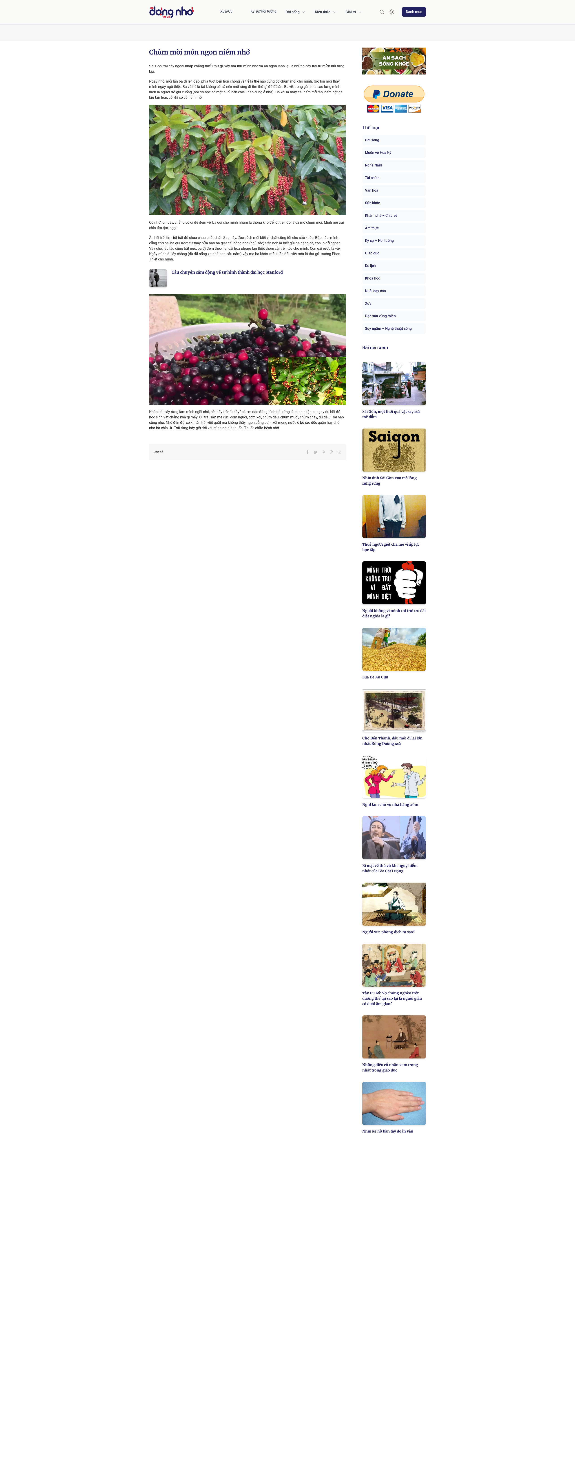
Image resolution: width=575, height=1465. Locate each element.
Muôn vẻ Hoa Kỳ (378, 153)
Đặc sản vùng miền (380, 316)
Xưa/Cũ (226, 11)
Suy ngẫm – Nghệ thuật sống (388, 328)
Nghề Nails (374, 165)
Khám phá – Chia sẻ (381, 215)
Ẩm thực (372, 228)
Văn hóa (371, 190)
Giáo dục (372, 253)
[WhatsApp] (323, 452)
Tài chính (372, 178)
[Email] (339, 452)
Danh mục (414, 12)
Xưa (368, 303)
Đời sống (372, 140)
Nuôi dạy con (375, 291)
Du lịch (370, 266)
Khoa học (372, 278)
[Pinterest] (331, 452)
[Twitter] (315, 452)
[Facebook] (307, 452)
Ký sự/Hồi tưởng (263, 11)
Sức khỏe (372, 203)
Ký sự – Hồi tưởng (379, 240)
